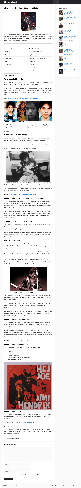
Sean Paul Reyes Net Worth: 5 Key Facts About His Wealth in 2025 (69, 12)
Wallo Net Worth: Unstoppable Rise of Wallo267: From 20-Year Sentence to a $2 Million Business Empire (70, 52)
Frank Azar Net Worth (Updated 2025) (69, 24)
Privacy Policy (55, 485)
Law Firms (70, 2)
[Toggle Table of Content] (17, 75)
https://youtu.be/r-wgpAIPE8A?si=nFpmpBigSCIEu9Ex (24, 98)
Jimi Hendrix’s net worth (27, 422)
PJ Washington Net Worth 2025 (13, 438)
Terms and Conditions (63, 485)
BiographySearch (10, 2)
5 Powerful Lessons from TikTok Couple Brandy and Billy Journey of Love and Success (70, 38)
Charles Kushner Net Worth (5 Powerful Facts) (16, 437)
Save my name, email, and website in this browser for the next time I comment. (26, 474)
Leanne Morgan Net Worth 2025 (68, 31)
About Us (70, 485)
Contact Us (75, 485)
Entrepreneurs (63, 2)
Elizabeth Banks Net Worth (21, 340)
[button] (74, 2)
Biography (56, 2)
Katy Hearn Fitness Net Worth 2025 (69, 18)
